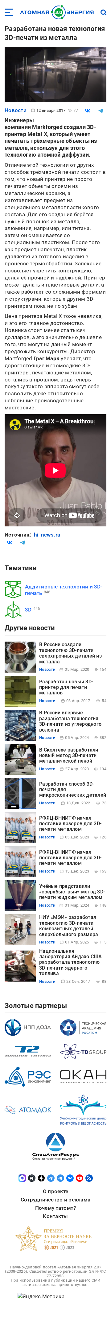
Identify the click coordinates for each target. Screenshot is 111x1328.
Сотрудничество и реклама (55, 1200)
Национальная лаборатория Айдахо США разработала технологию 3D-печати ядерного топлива (70, 962)
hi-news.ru (47, 535)
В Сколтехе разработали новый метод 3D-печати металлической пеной (68, 755)
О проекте (55, 1191)
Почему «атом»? (55, 1208)
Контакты (55, 1216)
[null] (87, 110)
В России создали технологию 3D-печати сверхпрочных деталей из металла (70, 653)
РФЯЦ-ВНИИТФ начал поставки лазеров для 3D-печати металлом (70, 823)
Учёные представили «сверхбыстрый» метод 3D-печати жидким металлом (72, 891)
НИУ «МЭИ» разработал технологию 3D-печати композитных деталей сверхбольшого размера (68, 925)
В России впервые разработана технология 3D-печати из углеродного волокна (70, 721)
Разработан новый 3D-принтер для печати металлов (66, 687)
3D (28, 610)
